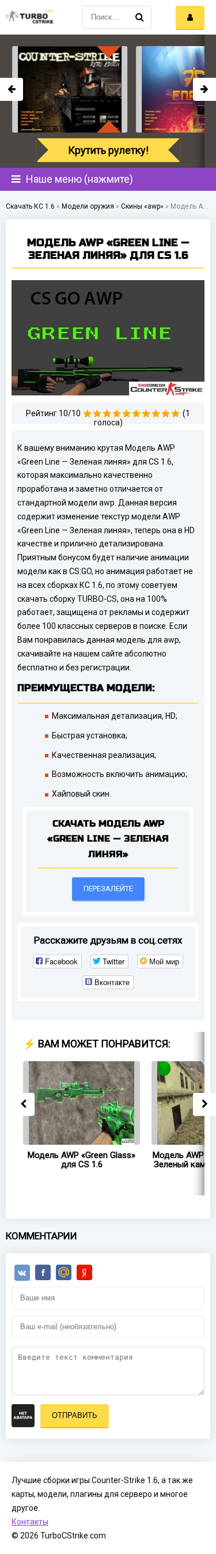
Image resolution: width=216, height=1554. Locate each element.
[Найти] (139, 17)
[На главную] (29, 17)
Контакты (30, 1521)
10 (175, 413)
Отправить (74, 1415)
